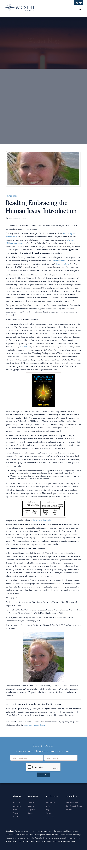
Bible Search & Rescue (74, 806)
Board (15, 810)
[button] (78, 3)
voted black (25, 346)
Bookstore (31, 806)
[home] (21, 9)
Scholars (16, 813)
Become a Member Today (34, 725)
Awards (15, 817)
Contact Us (50, 817)
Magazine (31, 810)
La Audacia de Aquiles (42, 520)
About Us (16, 802)
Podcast (48, 813)
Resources (69, 810)
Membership (50, 802)
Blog (47, 810)
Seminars (31, 802)
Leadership (17, 806)
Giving (48, 806)
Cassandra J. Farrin (17, 218)
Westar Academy (72, 802)
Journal (30, 813)
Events (30, 817)
